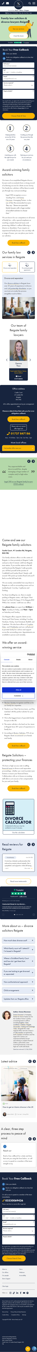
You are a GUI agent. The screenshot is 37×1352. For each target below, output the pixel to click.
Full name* (7, 64)
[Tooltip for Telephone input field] (33, 70)
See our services (18, 29)
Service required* (9, 83)
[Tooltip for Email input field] (33, 76)
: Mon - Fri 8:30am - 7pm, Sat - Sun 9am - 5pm (18, 13)
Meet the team (18, 36)
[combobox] (6, 71)
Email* (18, 76)
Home (16, 10)
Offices (21, 10)
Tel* (18, 70)
